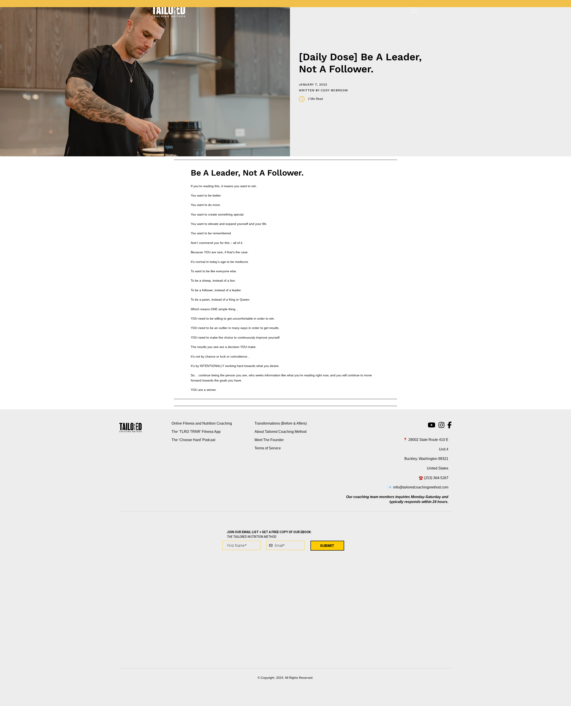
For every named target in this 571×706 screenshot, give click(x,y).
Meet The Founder (269, 440)
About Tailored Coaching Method (280, 432)
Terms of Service (267, 448)
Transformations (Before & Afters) (280, 423)
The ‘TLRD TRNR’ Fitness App (196, 432)
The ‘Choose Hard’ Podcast (193, 440)
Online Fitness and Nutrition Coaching (202, 423)
